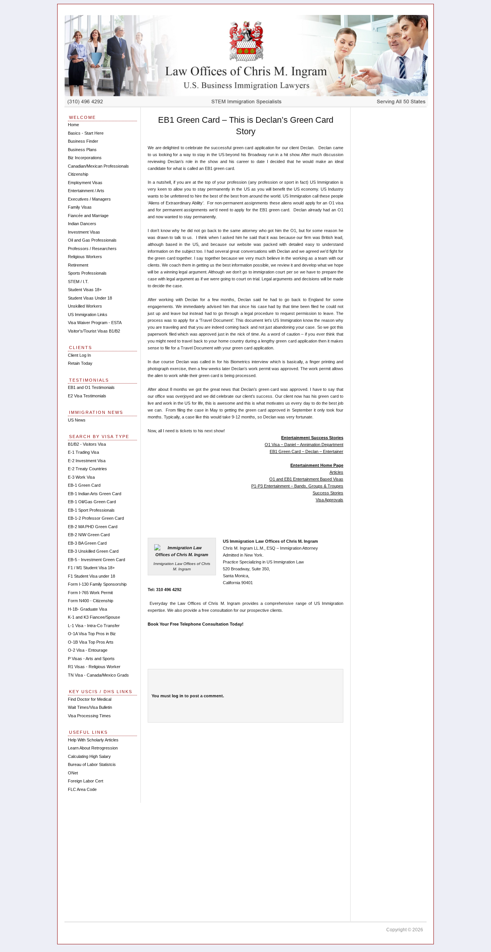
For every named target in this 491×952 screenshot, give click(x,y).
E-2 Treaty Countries (87, 468)
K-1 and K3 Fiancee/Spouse (94, 617)
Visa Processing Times (89, 715)
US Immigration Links (87, 314)
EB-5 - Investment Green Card (96, 559)
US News (77, 420)
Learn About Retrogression (93, 748)
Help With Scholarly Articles (93, 740)
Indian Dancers (82, 223)
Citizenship (78, 174)
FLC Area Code (82, 789)
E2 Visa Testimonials (87, 396)
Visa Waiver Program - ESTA (95, 322)
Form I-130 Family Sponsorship (97, 584)
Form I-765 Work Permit (90, 592)
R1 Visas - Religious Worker (94, 666)
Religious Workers (85, 256)
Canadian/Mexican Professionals (98, 166)
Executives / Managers (89, 199)
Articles (336, 472)
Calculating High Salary (89, 756)
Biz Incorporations (85, 157)
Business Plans (82, 149)
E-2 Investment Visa (86, 460)
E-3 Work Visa (81, 477)
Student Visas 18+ (85, 289)
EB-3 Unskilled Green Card (93, 551)
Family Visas (80, 207)
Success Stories (328, 493)
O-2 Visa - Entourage (87, 650)
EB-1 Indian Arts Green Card (94, 493)
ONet (73, 773)
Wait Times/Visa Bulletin (90, 707)
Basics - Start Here (86, 133)
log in (177, 695)
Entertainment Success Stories (312, 437)
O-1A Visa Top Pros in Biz (92, 633)
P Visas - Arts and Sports (91, 658)
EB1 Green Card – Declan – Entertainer (306, 451)
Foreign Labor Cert (85, 781)
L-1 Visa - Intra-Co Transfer (94, 625)
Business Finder (83, 141)
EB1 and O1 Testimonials (91, 387)
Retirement (78, 265)
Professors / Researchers (92, 248)
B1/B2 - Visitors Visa (87, 444)
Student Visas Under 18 (90, 298)
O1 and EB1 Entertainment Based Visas (306, 479)
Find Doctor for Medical (89, 699)
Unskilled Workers (85, 306)
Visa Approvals (329, 499)
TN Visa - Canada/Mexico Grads (98, 675)
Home (73, 124)
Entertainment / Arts (86, 190)
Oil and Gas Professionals (92, 240)
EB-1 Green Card (84, 485)
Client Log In (79, 355)
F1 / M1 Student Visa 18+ (91, 567)
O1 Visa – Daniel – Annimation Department (304, 444)
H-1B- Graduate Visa (87, 609)
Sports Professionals (87, 273)
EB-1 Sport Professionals (91, 510)
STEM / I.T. (78, 281)
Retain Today (80, 363)
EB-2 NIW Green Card (89, 534)
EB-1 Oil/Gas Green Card (92, 501)
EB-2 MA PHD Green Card (92, 526)
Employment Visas (85, 182)
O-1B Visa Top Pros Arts (91, 642)
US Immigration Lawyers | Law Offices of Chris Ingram (246, 60)
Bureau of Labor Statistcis (92, 764)
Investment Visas (84, 232)
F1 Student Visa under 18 (91, 576)
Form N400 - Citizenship (90, 600)
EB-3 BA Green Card (87, 543)
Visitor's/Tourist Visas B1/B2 (94, 331)
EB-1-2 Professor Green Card (96, 518)
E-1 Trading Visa (83, 452)
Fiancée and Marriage (88, 215)
